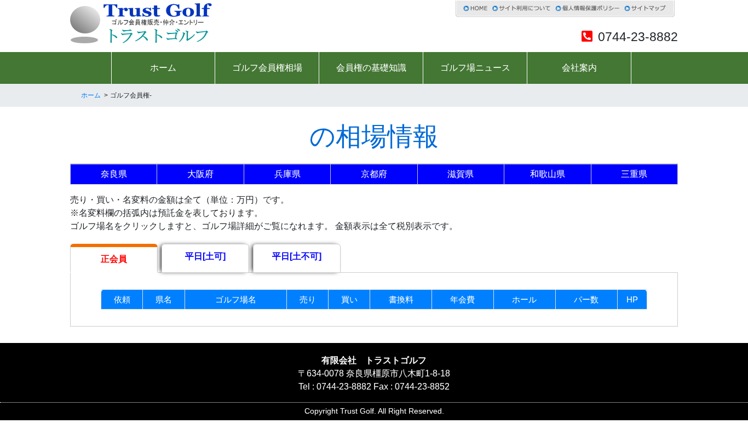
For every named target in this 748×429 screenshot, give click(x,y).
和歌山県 (547, 174)
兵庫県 (287, 174)
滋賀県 (460, 174)
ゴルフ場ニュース (475, 67)
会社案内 (579, 67)
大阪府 (200, 174)
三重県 (634, 174)
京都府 (374, 174)
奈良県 (114, 174)
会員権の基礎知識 (371, 67)
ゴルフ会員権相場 (267, 67)
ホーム (163, 67)
